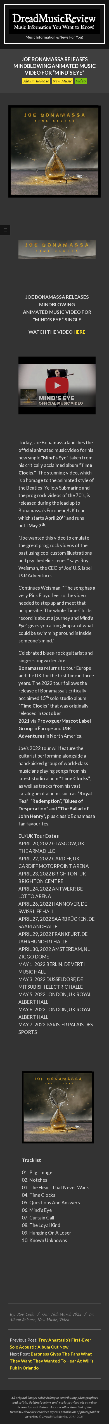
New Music (62, 81)
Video (81, 81)
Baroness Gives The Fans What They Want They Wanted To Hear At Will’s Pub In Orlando (51, 1360)
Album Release (36, 81)
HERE (80, 332)
